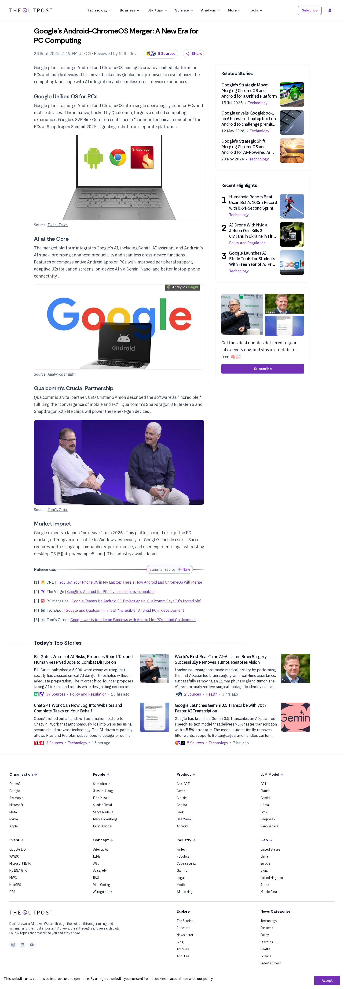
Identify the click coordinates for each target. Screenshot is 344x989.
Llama (264, 805)
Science (182, 10)
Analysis (208, 10)
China (264, 856)
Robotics (183, 856)
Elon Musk (100, 798)
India (264, 870)
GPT (263, 784)
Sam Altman (101, 784)
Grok (180, 812)
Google (14, 791)
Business (127, 10)
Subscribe (310, 10)
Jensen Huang (103, 791)
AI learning (184, 892)
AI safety (100, 870)
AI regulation (102, 892)
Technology (97, 10)
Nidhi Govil (129, 53)
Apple (13, 826)
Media (181, 885)
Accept (327, 980)
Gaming (182, 870)
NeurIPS (15, 885)
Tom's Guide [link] (58, 509)
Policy (264, 935)
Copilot (182, 805)
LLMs (96, 856)
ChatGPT (183, 784)
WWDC (14, 856)
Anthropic (16, 798)
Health (265, 949)
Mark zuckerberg (105, 819)
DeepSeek (184, 819)
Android (182, 826)
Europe (265, 863)
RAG (96, 878)
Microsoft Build (20, 863)
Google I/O (17, 849)
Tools (253, 10)
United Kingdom (271, 878)
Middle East (268, 892)
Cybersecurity (187, 863)
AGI (96, 863)
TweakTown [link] (58, 224)
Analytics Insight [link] (62, 374)
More (232, 10)
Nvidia (13, 819)
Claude (182, 798)
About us (183, 956)
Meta (13, 812)
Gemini (181, 791)
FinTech (182, 849)
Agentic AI (101, 849)
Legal (181, 878)
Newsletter (185, 935)
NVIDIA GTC (18, 870)
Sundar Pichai (102, 805)
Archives (183, 949)
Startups (155, 10)
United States (270, 849)
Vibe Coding (101, 885)
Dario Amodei (102, 826)
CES (12, 892)
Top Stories (185, 921)
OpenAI (14, 784)
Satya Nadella (103, 812)
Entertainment (270, 963)
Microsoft (16, 805)
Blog (180, 942)
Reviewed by (106, 53)
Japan (264, 885)
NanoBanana (269, 826)
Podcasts (183, 928)
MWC (13, 878)
